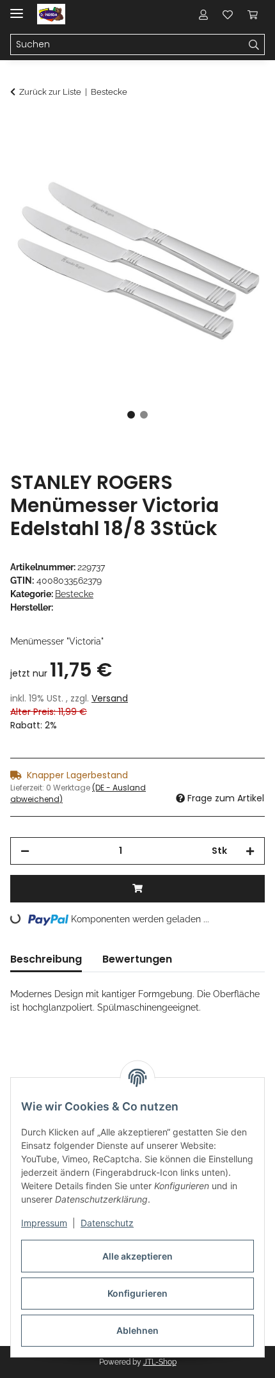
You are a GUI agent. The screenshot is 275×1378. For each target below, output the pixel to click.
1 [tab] (131, 415)
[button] (203, 14)
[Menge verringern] (25, 851)
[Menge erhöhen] (250, 851)
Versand (109, 698)
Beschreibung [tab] (46, 959)
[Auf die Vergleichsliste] (205, 157)
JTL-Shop (160, 1362)
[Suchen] (254, 45)
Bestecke (74, 594)
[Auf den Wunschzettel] (238, 157)
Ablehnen (137, 1330)
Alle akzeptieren (137, 1256)
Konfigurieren (137, 1293)
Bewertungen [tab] (137, 959)
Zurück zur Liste (50, 92)
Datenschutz (107, 1222)
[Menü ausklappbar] (16, 8)
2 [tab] (144, 415)
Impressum (44, 1222)
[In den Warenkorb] (20, 126)
